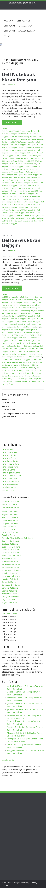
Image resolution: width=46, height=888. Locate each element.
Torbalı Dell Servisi (9, 593)
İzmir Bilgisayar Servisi (11, 473)
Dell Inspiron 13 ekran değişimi (32, 139)
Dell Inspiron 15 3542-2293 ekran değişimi (25, 308)
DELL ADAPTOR (23, 21)
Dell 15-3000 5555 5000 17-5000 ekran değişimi (19, 131)
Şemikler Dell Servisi (10, 588)
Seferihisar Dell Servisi (11, 585)
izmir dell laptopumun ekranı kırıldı (15, 381)
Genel (4, 128)
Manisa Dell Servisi (14, 810)
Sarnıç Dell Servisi (9, 582)
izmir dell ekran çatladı (28, 376)
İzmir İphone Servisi (10, 478)
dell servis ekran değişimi (29, 362)
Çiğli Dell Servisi (8, 529)
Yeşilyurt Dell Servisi (10, 602)
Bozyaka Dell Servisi (10, 523)
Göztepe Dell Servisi (10, 544)
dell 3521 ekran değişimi (11, 297)
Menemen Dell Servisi (11, 576)
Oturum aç (11, 873)
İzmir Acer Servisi (9, 455)
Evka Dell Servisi (8, 535)
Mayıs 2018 (11, 836)
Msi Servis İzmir (8, 490)
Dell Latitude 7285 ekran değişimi (21, 194)
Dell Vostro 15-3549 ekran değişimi (27, 215)
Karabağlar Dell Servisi (11, 564)
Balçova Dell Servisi (10, 504)
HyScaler (5, 885)
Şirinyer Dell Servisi (9, 591)
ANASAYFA (8, 21)
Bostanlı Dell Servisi (10, 520)
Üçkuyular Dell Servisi (10, 596)
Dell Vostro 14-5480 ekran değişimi (22, 368)
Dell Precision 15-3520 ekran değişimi (28, 357)
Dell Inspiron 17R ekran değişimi (14, 324)
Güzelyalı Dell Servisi (10, 549)
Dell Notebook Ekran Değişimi (19, 77)
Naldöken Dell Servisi (10, 561)
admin (12, 85)
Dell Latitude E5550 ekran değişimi (22, 351)
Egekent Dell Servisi (10, 532)
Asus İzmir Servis (9, 487)
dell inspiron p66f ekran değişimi (26, 175)
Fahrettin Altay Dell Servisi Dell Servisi (17, 538)
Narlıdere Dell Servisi (10, 579)
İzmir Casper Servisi (10, 461)
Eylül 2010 (11, 857)
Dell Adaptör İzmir (9, 613)
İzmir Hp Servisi (8, 449)
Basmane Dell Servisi (10, 507)
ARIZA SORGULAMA (27, 31)
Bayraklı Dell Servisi (10, 514)
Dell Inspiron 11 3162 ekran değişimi (22, 300)
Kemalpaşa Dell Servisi (11, 570)
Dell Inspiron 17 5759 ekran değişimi (22, 164)
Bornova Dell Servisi (10, 517)
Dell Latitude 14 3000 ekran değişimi (22, 340)
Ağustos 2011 (12, 854)
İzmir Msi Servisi (8, 470)
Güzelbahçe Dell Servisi (11, 547)
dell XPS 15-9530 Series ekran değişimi (16, 221)
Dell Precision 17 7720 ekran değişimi (16, 359)
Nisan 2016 (11, 848)
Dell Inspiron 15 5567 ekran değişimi (22, 316)
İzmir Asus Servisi (9, 458)
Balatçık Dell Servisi (10, 511)
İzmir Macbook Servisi (11, 481)
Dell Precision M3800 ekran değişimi (22, 210)
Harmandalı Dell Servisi (11, 555)
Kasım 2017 (12, 842)
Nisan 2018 (11, 839)
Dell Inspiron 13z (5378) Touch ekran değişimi (19, 142)
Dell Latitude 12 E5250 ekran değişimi (16, 183)
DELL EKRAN (9, 31)
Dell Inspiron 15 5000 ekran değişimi (22, 150)
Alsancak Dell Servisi (10, 501)
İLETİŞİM (7, 35)
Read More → (12, 122)
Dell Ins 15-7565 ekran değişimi (20, 136)
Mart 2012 (11, 851)
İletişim (10, 801)
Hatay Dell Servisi (9, 558)
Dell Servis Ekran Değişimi (21, 243)
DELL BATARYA (25, 26)
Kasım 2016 (12, 845)
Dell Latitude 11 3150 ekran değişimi (27, 332)
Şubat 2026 (11, 830)
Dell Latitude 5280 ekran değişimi (26, 346)
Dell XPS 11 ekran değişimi (33, 218)
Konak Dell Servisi (9, 573)
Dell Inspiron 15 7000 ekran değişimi (27, 155)
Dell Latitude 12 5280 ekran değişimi (27, 180)
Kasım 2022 (12, 833)
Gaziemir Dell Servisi (10, 541)
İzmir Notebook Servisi (11, 475)
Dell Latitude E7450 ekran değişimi (27, 202)
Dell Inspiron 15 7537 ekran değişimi (15, 158)
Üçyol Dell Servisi (9, 599)
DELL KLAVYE (9, 26)
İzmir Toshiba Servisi (10, 467)
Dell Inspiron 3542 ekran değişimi (21, 169)
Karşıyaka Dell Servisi (10, 567)
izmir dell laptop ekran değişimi (29, 378)
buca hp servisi (8, 760)
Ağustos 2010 (12, 860)
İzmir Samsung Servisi (11, 464)
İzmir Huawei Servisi (10, 484)
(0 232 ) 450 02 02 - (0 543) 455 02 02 (22, 3)
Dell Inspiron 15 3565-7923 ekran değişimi (17, 310)
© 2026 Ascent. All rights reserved (15, 882)
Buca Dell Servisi (9, 526)
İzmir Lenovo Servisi (10, 452)
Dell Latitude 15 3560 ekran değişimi (22, 188)
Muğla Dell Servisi (14, 812)
